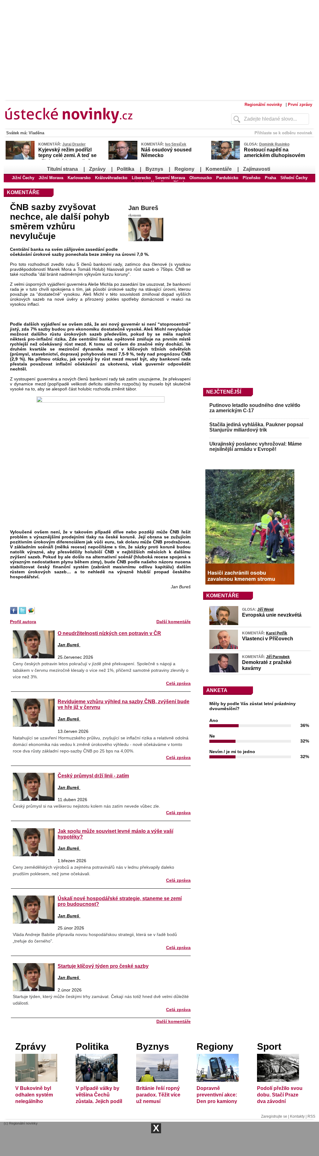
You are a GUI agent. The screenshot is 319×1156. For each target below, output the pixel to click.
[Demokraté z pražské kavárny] (223, 670)
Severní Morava (170, 177)
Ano (213, 720)
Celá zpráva (178, 683)
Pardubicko (227, 177)
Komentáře (219, 169)
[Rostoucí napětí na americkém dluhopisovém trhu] (225, 158)
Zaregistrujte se (274, 1116)
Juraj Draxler (74, 144)
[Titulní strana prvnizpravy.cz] (105, 127)
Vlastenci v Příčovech (267, 638)
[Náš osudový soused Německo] (122, 158)
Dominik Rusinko (274, 144)
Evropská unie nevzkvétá (272, 615)
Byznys (154, 169)
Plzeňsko (251, 177)
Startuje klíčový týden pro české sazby (103, 966)
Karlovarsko (79, 177)
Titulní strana (62, 169)
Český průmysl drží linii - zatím (93, 775)
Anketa (216, 690)
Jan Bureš (143, 207)
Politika (125, 169)
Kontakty (297, 1116)
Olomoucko (200, 177)
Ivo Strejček (175, 144)
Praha (270, 177)
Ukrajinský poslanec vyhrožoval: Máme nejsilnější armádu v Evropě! (255, 446)
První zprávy (300, 104)
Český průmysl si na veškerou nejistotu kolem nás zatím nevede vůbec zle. (86, 806)
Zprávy (97, 169)
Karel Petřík (276, 633)
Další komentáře (173, 621)
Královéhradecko (111, 177)
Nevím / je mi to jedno (232, 751)
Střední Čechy (293, 177)
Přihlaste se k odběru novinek (283, 133)
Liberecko (141, 177)
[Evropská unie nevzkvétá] (223, 623)
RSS (311, 1116)
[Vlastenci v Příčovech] (223, 647)
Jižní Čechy (23, 177)
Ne (212, 735)
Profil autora (23, 621)
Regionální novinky (263, 104)
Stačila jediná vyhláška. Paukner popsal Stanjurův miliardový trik (256, 427)
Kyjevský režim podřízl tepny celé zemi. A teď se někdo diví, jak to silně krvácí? (67, 158)
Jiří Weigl (265, 609)
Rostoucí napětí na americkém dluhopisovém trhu (274, 155)
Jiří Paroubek (278, 657)
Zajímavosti (256, 169)
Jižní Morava (51, 177)
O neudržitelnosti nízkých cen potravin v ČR (109, 633)
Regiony (184, 169)
